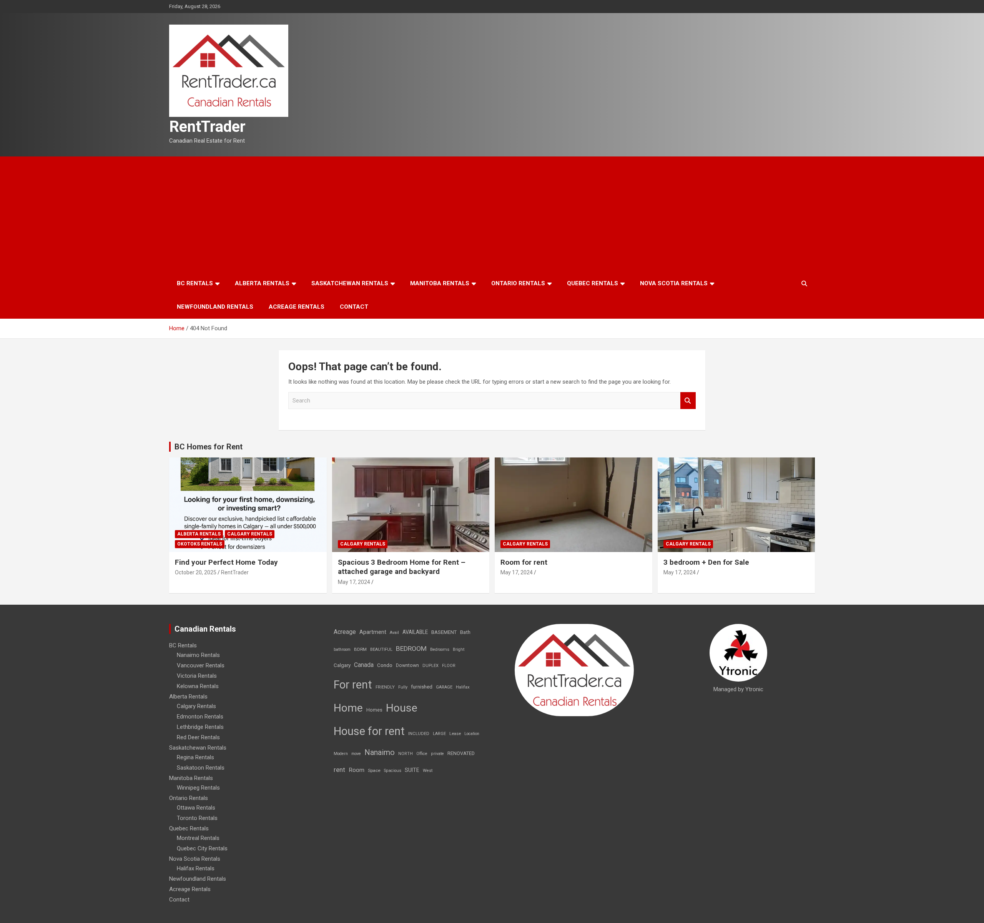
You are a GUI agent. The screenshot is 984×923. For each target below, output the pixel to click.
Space (374, 770)
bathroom (342, 649)
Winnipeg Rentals (198, 787)
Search (688, 400)
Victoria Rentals (197, 675)
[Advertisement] (492, 214)
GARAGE (444, 687)
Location (471, 733)
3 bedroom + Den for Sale (706, 562)
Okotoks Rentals (199, 544)
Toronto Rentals (197, 818)
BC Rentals (195, 283)
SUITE (412, 770)
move (356, 753)
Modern (341, 753)
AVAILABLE (415, 632)
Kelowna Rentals (198, 686)
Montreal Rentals (198, 838)
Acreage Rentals (296, 306)
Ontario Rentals (518, 283)
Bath (465, 632)
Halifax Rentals (195, 868)
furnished (421, 687)
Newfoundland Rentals (215, 306)
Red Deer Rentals (198, 737)
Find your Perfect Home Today (226, 562)
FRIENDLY (385, 687)
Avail (394, 632)
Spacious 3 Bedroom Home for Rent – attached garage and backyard (401, 567)
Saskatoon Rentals (200, 767)
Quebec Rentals (592, 283)
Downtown (407, 665)
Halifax (463, 687)
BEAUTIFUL (381, 649)
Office (421, 753)
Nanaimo (379, 752)
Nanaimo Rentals (198, 655)
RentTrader (207, 127)
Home (348, 708)
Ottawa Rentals (196, 807)
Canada (364, 665)
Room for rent (523, 562)
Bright (458, 649)
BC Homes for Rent (209, 446)
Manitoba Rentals (439, 283)
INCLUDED (418, 733)
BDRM (360, 649)
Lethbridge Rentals (200, 726)
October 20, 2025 (195, 572)
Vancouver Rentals (200, 665)
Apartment (372, 632)
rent (339, 769)
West (427, 770)
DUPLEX (430, 665)
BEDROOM (411, 648)
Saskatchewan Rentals (349, 283)
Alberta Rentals (262, 283)
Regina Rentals (195, 757)
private (437, 753)
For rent (353, 684)
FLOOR (448, 665)
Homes (374, 710)
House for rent (369, 731)
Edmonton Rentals (200, 716)
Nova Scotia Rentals (674, 283)
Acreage (345, 631)
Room (356, 770)
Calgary (342, 665)
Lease (455, 733)
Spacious (392, 770)
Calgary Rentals (249, 534)
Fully (402, 687)
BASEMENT (444, 632)
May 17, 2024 (354, 582)
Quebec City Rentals (202, 848)
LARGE (439, 733)
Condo (384, 665)
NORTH (405, 753)
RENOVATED (461, 753)
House (401, 708)
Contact (354, 306)
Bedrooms (439, 649)
